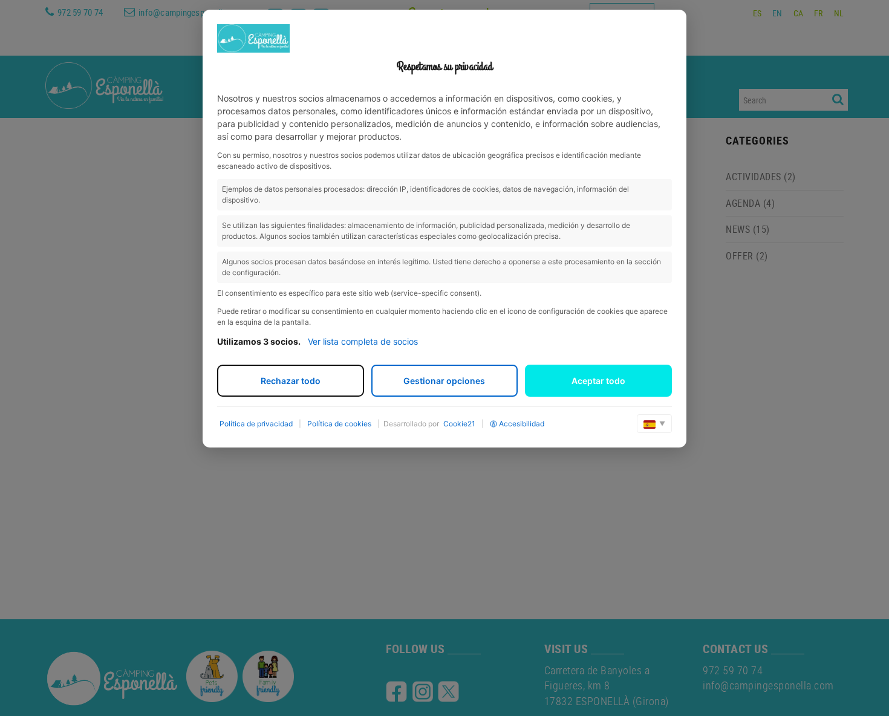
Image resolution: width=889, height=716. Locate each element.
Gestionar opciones (444, 381)
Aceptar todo (598, 381)
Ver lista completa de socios (363, 341)
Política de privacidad (256, 423)
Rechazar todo (291, 381)
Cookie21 (459, 423)
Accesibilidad (521, 423)
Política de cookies (339, 423)
